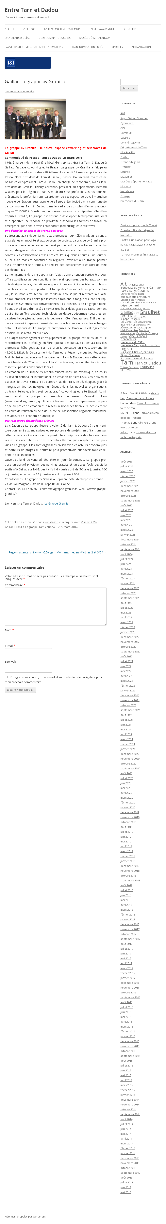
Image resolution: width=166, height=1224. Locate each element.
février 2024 (127, 578)
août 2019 (126, 827)
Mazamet (126, 176)
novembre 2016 (129, 987)
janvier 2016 (127, 1036)
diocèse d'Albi (148, 302)
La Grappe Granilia (56, 503)
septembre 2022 (130, 651)
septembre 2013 (130, 1172)
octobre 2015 (128, 1051)
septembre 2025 (130, 500)
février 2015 (127, 1090)
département (129, 305)
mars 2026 (126, 471)
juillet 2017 (126, 948)
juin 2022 (125, 666)
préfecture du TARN (132, 342)
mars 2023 (126, 622)
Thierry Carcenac (129, 367)
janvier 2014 (127, 1153)
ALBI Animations (142, 47)
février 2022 (127, 685)
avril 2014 (126, 1138)
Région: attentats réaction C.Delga (29, 552)
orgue (123, 336)
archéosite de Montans (134, 287)
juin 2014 (125, 1129)
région (126, 348)
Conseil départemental (132, 299)
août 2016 (126, 1002)
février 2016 (127, 1031)
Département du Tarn (133, 147)
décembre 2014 (129, 1099)
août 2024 (126, 554)
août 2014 (126, 1119)
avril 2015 (126, 1080)
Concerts (130, 29)
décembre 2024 (129, 539)
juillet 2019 (126, 832)
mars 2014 (126, 1143)
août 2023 (126, 603)
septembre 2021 (130, 710)
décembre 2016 (129, 983)
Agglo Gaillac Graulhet (134, 118)
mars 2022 (126, 681)
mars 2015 (126, 1085)
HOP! (123, 316)
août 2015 (126, 1060)
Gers (136, 312)
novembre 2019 (129, 817)
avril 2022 (126, 676)
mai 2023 (125, 612)
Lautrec (125, 172)
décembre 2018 (129, 866)
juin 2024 (125, 564)
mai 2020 (125, 788)
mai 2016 (125, 1017)
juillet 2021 (126, 719)
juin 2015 (125, 1070)
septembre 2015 (130, 1056)
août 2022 (126, 656)
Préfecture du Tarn (132, 201)
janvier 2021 (127, 749)
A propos (29, 29)
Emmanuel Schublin (131, 308)
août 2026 (126, 461)
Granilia (19, 527)
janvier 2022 (127, 690)
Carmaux (126, 133)
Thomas (125, 422)
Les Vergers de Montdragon (136, 321)
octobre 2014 (128, 1109)
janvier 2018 (127, 919)
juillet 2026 (126, 466)
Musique (125, 186)
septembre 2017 (130, 939)
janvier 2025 (127, 534)
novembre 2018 (129, 870)
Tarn (126, 362)
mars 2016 (126, 1026)
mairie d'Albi (127, 324)
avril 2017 (126, 963)
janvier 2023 (127, 632)
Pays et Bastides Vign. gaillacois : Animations (34, 47)
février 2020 (127, 802)
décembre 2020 (129, 754)
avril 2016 (126, 1021)
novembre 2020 (129, 758)
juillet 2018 (126, 890)
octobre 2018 (128, 875)
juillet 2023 (126, 607)
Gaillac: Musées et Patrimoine (63, 29)
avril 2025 (126, 525)
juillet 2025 (126, 510)
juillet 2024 (126, 559)
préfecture (128, 339)
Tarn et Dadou (47, 527)
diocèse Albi (127, 152)
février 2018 (127, 914)
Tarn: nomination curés (87, 47)
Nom (9, 630)
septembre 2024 (130, 549)
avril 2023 (126, 617)
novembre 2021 (129, 700)
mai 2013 (125, 1192)
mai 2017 (125, 958)
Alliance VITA (137, 284)
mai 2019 (125, 841)
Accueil (10, 29)
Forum (146, 308)
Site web (10, 661)
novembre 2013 (129, 1163)
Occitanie (142, 333)
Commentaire (15, 585)
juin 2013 (125, 1187)
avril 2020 (126, 793)
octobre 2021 (128, 705)
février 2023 (127, 627)
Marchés (117, 47)
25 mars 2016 (89, 522)
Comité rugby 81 (130, 142)
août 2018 (126, 885)
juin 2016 (125, 1012)
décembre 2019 (129, 812)
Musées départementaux (94, 38)
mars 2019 (126, 851)
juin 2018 (125, 895)
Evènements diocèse (17, 38)
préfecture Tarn (129, 345)
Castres (125, 137)
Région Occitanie (130, 355)
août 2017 (126, 944)
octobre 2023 (128, 593)
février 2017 (127, 973)
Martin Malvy (143, 324)
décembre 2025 (129, 486)
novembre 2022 (129, 642)
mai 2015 (125, 1075)
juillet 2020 (126, 778)
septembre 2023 (130, 598)
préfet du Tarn (150, 345)
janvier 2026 (127, 481)
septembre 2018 (130, 880)
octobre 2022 (128, 646)
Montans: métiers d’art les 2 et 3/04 (81, 552)
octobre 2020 (128, 763)
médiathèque (127, 333)
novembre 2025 (129, 491)
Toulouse (147, 367)
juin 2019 (125, 836)
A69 (122, 113)
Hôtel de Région (136, 316)
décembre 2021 (129, 695)
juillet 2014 (126, 1124)
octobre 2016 (128, 992)
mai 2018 (125, 900)
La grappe (31, 527)
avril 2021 (126, 734)
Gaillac (9, 527)
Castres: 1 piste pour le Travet (138, 225)
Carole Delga (128, 291)
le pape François (130, 318)
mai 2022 (125, 671)
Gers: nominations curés (54, 38)
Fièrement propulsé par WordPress (25, 1216)
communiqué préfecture (135, 297)
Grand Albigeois (130, 162)
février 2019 (127, 856)
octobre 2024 (128, 544)
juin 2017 (125, 953)
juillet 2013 (126, 1182)
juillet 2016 (126, 1007)
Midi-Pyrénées (129, 330)
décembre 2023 (129, 588)
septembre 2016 (130, 997)
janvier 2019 (127, 861)
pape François (137, 336)
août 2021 (126, 715)
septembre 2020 (130, 768)
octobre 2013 (128, 1168)
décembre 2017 (129, 924)
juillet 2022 (126, 661)
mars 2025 (126, 530)
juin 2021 (125, 724)
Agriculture (127, 123)
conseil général (130, 302)
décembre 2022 (129, 637)
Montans (144, 330)
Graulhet (125, 167)
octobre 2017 (128, 934)
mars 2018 (126, 909)
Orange (125, 196)
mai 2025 (125, 520)
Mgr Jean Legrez (142, 327)
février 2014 (127, 1148)
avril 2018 (126, 905)
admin (124, 432)
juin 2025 (125, 515)
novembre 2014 (129, 1104)
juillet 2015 (126, 1065)
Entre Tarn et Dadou (31, 9)
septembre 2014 (130, 1114)
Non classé (51, 522)
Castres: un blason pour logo (138, 240)
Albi (122, 128)
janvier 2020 (127, 807)
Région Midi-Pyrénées (137, 352)
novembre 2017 (129, 929)
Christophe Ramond (132, 293)
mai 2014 (125, 1134)
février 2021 (127, 744)
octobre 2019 (128, 822)
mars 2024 (126, 573)
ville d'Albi (126, 370)
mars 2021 (126, 739)
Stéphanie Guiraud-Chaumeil (136, 358)
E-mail (10, 646)
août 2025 (126, 505)
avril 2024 (126, 568)
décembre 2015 (129, 1041)
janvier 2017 (127, 978)
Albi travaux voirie (103, 29)
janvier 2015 (127, 1095)
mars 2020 (126, 797)
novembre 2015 (129, 1046)
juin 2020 (125, 783)
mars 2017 (126, 968)
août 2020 (126, 773)
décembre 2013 (129, 1158)
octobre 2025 (128, 495)
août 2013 (126, 1177)
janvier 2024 (127, 583)
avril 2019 (126, 846)
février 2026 (127, 476)
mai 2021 (125, 729)
